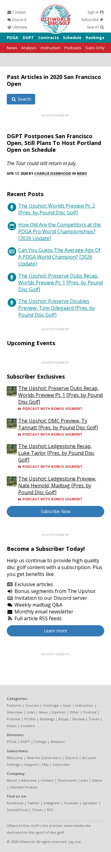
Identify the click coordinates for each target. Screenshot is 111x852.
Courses (32, 705)
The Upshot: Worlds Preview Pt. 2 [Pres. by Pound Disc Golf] (56, 209)
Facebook (15, 803)
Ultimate (19, 27)
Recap (63, 719)
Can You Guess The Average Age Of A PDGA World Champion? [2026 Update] (59, 257)
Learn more (55, 631)
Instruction (50, 48)
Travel (93, 719)
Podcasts (72, 48)
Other (74, 712)
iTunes (37, 809)
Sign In (94, 12)
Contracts (48, 37)
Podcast (90, 712)
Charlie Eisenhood (52, 173)
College (40, 741)
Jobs (84, 780)
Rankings (95, 37)
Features (14, 705)
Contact (18, 12)
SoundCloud (17, 809)
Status (97, 780)
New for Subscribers (44, 757)
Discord (18, 19)
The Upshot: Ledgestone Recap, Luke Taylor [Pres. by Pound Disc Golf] (56, 453)
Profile (30, 719)
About (12, 780)
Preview (13, 719)
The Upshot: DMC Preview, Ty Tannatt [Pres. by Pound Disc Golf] (58, 424)
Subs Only (94, 48)
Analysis (28, 48)
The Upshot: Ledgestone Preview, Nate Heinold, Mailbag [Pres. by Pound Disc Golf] (57, 485)
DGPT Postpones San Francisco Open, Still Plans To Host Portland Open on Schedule (54, 142)
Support (31, 764)
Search (93, 27)
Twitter (33, 803)
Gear (67, 705)
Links (31, 712)
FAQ (45, 764)
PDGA (12, 37)
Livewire (28, 725)
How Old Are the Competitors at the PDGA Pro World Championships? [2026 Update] (59, 231)
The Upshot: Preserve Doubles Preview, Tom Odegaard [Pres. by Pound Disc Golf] (56, 308)
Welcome (15, 757)
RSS (50, 809)
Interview (15, 712)
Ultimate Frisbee (23, 787)
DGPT (28, 37)
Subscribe (90, 19)
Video (12, 725)
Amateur (58, 741)
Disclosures (67, 780)
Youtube (71, 803)
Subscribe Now (56, 511)
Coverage (51, 705)
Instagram (51, 803)
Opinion (58, 712)
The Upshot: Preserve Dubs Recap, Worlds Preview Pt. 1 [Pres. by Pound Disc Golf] (60, 282)
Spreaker (90, 803)
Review (78, 719)
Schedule (72, 37)
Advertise (29, 780)
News (12, 48)
